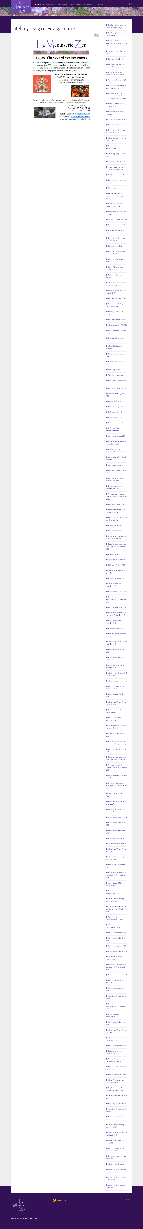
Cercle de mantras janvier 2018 (115, 1118)
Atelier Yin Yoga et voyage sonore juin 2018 (115, 900)
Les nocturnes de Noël (115, 246)
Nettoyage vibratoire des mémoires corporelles (115, 479)
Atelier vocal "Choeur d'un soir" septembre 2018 (116, 703)
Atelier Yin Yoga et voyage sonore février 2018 (115, 1149)
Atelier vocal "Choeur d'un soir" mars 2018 (116, 1031)
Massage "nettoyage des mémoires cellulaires (114, 487)
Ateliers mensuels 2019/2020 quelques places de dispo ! (116, 331)
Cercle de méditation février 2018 (116, 939)
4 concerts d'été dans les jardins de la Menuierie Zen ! (115, 168)
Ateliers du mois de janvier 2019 (115, 394)
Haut (129, 1200)
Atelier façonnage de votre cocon (115, 155)
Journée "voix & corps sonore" (117, 844)
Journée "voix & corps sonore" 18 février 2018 (116, 1178)
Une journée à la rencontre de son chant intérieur (116, 518)
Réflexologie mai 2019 (115, 412)
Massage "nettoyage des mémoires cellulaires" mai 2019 (115, 450)
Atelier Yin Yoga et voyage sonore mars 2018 (115, 1126)
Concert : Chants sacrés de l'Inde (115, 866)
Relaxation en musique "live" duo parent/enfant (116, 511)
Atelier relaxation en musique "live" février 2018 (116, 1039)
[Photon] (21, 1205)
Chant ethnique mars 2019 (116, 578)
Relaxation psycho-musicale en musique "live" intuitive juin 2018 (116, 875)
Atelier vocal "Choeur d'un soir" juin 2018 (116, 850)
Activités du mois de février (116, 560)
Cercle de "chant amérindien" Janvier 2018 (116, 1068)
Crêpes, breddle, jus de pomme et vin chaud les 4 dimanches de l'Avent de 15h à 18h (116, 95)
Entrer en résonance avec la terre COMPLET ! (116, 292)
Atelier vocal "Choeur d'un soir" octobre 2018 (116, 810)
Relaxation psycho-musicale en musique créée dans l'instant (116, 758)
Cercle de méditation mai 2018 (117, 975)
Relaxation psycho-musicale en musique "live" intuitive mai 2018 (116, 967)
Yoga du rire (112, 188)
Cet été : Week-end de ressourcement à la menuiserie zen (115, 195)
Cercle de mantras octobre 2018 (115, 658)
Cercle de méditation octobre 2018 (116, 823)
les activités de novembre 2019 (115, 339)
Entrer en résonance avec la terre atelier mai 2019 (116, 442)
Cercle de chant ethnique (116, 838)
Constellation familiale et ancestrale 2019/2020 (115, 205)
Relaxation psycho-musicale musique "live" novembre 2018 (116, 614)
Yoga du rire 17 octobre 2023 (117, 80)
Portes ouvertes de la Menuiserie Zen (113, 711)
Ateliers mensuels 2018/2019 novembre (116, 776)
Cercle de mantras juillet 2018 (117, 817)
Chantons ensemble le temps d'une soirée (116, 635)
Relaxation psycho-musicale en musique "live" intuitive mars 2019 (116, 546)
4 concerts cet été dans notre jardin (116, 52)
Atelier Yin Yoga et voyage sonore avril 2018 (115, 858)
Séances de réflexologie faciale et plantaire (116, 571)
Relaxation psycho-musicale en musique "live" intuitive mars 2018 (116, 1006)
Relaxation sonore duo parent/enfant (114, 1052)
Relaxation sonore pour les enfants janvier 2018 (115, 892)
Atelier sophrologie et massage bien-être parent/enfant (116, 926)
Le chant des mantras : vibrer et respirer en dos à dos (116, 213)
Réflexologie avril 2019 (115, 531)
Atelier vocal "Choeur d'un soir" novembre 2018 (116, 642)
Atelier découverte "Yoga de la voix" (116, 1097)
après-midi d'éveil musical (116, 162)
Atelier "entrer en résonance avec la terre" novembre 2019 (116, 284)
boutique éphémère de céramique (114, 112)
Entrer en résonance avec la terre (116, 355)
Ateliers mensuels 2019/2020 (117, 325)
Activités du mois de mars (116, 465)
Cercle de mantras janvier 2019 (115, 650)
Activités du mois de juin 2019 (117, 219)
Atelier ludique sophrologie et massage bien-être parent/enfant (116, 1170)
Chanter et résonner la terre (117, 1075)
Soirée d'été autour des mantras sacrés (114, 268)
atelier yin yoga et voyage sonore (115, 734)
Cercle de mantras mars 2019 (117, 591)
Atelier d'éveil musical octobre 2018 (116, 750)
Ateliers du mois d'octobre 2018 (115, 695)
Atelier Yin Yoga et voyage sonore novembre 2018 (115, 687)
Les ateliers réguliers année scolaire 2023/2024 (115, 131)
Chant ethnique (113, 554)
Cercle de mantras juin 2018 (117, 946)
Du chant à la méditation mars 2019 (116, 471)
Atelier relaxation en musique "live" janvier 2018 (116, 1133)
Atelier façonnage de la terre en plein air (116, 139)
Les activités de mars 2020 (116, 125)
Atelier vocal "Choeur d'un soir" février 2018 (116, 1141)
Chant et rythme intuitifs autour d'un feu (115, 147)
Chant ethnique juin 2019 (116, 407)
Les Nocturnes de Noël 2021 (117, 175)
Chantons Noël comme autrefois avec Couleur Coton (115, 73)
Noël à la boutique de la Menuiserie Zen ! (114, 105)
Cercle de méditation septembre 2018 (113, 719)
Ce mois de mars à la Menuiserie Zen (113, 1015)
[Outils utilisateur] (96, 35)
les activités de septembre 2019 (115, 363)
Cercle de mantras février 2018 (115, 989)
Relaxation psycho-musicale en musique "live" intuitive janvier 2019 (116, 599)
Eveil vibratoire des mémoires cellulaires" (116, 381)
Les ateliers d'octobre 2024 (116, 59)
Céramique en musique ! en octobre (115, 313)
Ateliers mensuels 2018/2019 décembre (116, 458)
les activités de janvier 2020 (117, 298)
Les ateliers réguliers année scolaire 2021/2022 (115, 252)
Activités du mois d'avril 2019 (117, 436)
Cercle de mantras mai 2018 (117, 933)
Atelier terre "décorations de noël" (116, 260)
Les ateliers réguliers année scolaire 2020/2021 (115, 239)
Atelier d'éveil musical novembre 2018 (114, 585)
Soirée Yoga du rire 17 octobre (117, 119)
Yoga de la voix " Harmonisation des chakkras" (115, 918)
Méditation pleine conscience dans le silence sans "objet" (116, 26)
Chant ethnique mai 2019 (116, 423)
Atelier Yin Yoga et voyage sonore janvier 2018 (115, 1081)
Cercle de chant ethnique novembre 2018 (115, 666)
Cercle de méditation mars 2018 (115, 1023)
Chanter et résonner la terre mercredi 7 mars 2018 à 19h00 (116, 1060)
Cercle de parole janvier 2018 (117, 1103)
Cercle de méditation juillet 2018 (115, 831)
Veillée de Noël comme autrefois (114, 276)
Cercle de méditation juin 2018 (117, 951)
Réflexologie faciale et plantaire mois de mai (114, 429)
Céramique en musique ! (115, 375)
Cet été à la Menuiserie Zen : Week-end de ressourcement (116, 65)
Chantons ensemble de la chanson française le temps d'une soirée (116, 496)
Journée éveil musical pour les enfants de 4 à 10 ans (116, 726)
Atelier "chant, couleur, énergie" (114, 794)
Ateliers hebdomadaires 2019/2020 (114, 347)
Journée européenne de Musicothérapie (114, 958)
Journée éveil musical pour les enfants (116, 997)
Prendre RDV (61, 1201)
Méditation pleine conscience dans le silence (116, 34)
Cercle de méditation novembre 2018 (113, 621)
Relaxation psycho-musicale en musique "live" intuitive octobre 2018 (116, 785)
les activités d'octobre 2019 (116, 320)
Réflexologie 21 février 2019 (116, 565)
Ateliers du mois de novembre (117, 681)
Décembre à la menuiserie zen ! (116, 181)
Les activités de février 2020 (117, 225)
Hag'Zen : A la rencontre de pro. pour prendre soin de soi (115, 1089)
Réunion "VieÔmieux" (114, 401)
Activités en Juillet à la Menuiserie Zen (114, 884)
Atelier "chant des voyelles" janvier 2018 (115, 1186)
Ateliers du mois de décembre (117, 607)
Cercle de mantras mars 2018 (117, 1046)
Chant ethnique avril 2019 (116, 525)
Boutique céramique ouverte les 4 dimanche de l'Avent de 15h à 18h (116, 43)
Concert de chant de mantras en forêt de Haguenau (116, 86)
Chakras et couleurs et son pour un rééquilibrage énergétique (116, 742)
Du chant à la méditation (116, 504)
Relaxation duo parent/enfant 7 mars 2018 (116, 1157)
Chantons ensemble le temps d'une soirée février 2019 (116, 537)
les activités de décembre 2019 (115, 231)
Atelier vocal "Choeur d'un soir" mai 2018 (116, 981)
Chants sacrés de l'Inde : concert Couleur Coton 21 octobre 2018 (116, 767)
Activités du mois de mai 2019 (117, 388)
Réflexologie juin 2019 (115, 417)
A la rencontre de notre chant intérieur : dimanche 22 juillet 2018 (116, 909)
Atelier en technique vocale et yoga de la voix (116, 674)
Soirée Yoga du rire (114, 370)
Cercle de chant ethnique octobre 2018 (115, 802)
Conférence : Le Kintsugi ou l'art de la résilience (115, 305)
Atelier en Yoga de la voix (116, 1164)
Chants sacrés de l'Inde (115, 628)
